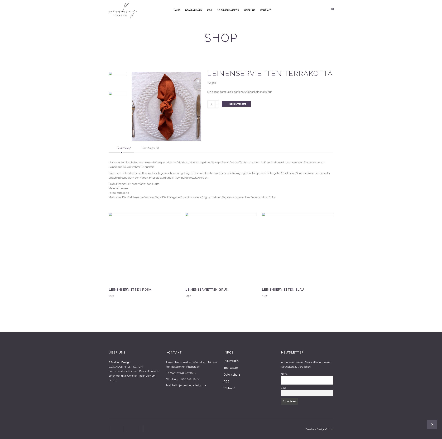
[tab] (121, 148)
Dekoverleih (231, 360)
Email (284, 387)
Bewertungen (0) (150, 148)
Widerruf (229, 388)
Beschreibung (123, 148)
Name (284, 373)
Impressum (231, 367)
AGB (226, 381)
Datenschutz (232, 374)
